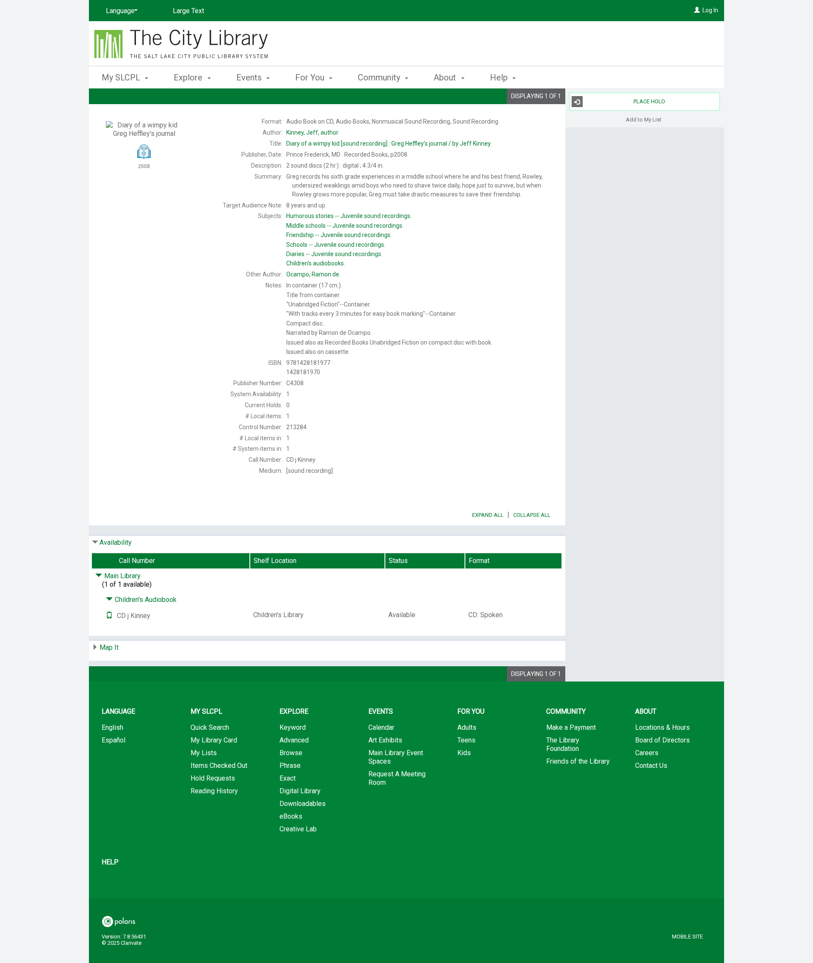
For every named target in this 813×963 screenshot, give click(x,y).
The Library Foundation (562, 744)
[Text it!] (109, 616)
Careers (646, 753)
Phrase (290, 766)
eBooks (290, 816)
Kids (464, 753)
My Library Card (214, 740)
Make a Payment (571, 727)
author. (312, 132)
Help (110, 862)
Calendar (381, 727)
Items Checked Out (219, 766)
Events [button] (250, 77)
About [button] (446, 77)
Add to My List (643, 119)
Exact (287, 778)
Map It (109, 647)
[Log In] (697, 10)
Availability (116, 542)
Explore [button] (189, 77)
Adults (466, 727)
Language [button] (118, 711)
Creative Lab (298, 829)
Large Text (188, 11)
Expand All (487, 515)
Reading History (214, 791)
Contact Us (651, 766)
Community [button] (380, 77)
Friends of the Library (578, 761)
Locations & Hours (662, 727)
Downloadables (302, 804)
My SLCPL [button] (122, 77)
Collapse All (531, 515)
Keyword (292, 727)
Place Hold (649, 101)
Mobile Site (687, 936)
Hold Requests (213, 778)
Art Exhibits (385, 740)
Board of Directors (662, 740)
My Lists (204, 753)
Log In (710, 10)
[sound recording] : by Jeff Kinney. (389, 143)
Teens (466, 740)
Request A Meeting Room (397, 778)
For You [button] (310, 77)
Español (113, 740)
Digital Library (300, 791)
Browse (290, 753)
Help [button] (500, 77)
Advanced (294, 740)
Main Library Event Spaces (395, 757)
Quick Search (210, 727)
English (112, 727)
